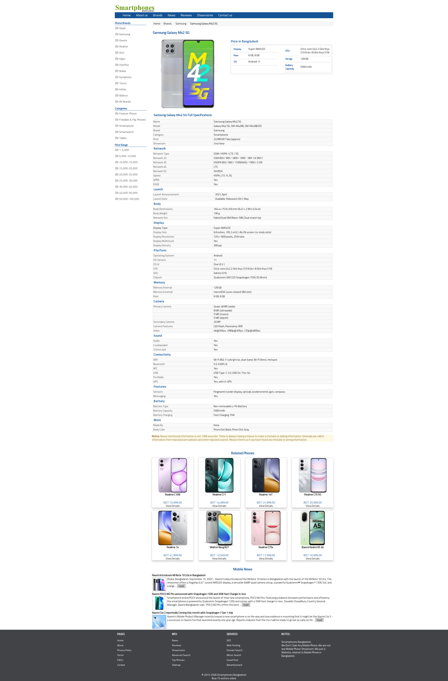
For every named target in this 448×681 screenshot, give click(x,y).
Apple (122, 28)
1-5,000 (123, 150)
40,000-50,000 (128, 193)
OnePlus (123, 65)
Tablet (122, 138)
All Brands (124, 101)
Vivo (121, 52)
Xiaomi (122, 40)
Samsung (124, 34)
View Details (172, 500)
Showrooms (205, 15)
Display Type (160, 228)
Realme (123, 46)
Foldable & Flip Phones (132, 119)
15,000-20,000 (128, 168)
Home (127, 15)
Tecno (122, 83)
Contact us (225, 15)
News (171, 15)
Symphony (125, 77)
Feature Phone (127, 113)
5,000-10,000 (127, 156)
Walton (123, 95)
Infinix (122, 89)
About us (142, 15)
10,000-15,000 (128, 162)
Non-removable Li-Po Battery (230, 406)
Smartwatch (126, 132)
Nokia (122, 71)
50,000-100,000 (128, 199)
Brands (157, 15)
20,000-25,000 (128, 174)
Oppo (121, 59)
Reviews (186, 15)
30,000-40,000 (128, 187)
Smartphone (126, 126)
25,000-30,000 (128, 180)
